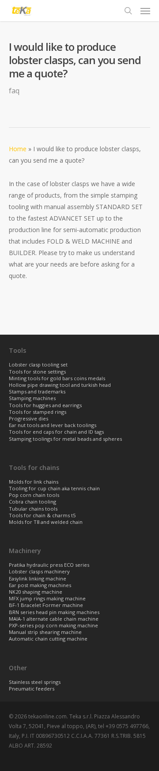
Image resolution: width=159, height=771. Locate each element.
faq (14, 90)
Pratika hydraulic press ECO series (49, 565)
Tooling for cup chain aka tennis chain (54, 489)
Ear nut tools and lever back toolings (52, 425)
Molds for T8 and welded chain (46, 522)
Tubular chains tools (33, 509)
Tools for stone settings (37, 372)
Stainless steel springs (35, 682)
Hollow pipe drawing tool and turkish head (60, 385)
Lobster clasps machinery (39, 572)
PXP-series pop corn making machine (53, 626)
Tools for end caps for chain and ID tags (56, 432)
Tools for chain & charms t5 (42, 516)
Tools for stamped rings (37, 412)
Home (17, 149)
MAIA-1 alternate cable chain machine (53, 619)
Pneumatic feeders (31, 689)
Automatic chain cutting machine (48, 639)
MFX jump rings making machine (47, 599)
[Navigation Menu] (145, 10)
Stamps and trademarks (37, 392)
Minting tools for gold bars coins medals (57, 379)
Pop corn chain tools (34, 495)
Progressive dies (28, 419)
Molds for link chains (33, 482)
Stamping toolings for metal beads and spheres (65, 439)
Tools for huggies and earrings (45, 405)
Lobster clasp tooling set (38, 365)
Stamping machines (32, 398)
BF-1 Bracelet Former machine (46, 605)
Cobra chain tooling (32, 502)
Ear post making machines (40, 585)
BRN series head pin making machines (54, 612)
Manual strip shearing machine (45, 632)
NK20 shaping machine (35, 592)
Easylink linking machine (37, 579)
